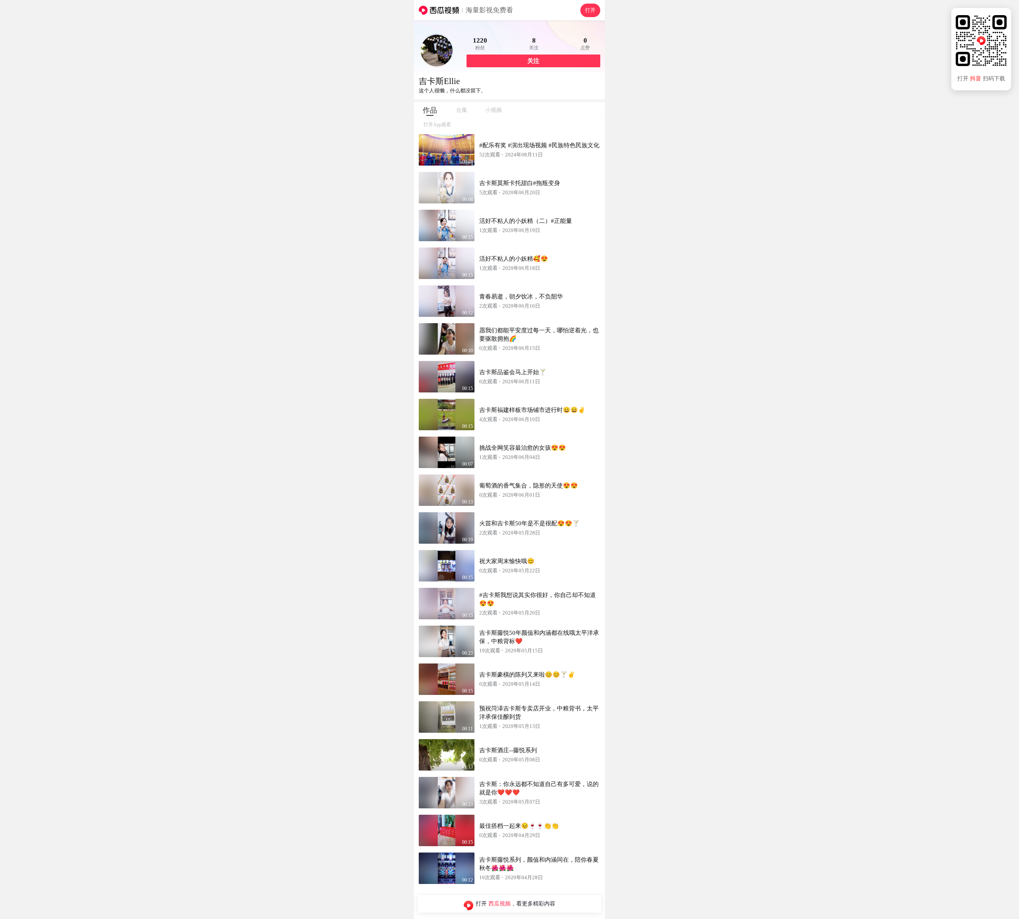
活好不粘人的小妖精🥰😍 (513, 259)
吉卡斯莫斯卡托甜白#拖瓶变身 (519, 183)
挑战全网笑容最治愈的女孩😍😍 (522, 448)
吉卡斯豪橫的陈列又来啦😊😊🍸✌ (527, 674)
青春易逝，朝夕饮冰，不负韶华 (521, 296)
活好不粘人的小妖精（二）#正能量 (525, 221)
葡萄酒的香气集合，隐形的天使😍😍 (528, 485)
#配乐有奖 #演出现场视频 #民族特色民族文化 (539, 145)
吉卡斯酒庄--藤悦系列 (508, 750)
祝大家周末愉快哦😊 (507, 561)
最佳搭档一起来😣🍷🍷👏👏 (519, 826)
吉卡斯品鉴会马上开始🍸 (513, 372)
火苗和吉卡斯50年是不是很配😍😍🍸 (529, 523)
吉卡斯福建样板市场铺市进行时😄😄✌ (532, 410)
